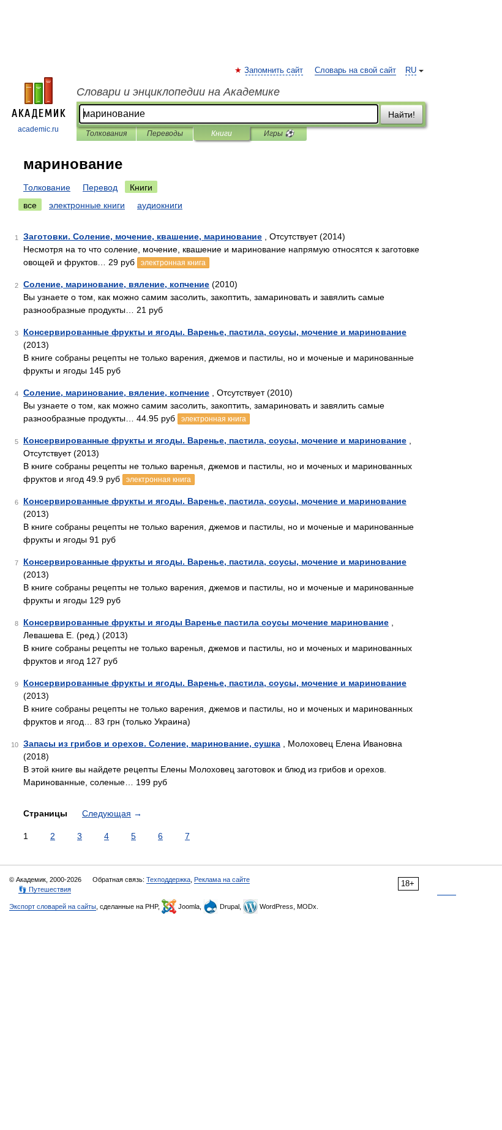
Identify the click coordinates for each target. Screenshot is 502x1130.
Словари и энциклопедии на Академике (178, 92)
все (30, 205)
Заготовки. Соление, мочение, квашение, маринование (142, 236)
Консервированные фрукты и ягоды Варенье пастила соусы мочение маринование (206, 622)
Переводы (165, 133)
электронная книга (173, 262)
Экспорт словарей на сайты (52, 906)
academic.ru (38, 129)
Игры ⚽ (279, 133)
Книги (221, 133)
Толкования (106, 133)
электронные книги (87, 205)
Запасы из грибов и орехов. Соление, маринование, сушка (151, 743)
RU (410, 70)
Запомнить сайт (274, 70)
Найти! (401, 114)
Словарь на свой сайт (355, 70)
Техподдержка (168, 879)
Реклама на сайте (222, 879)
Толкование (46, 187)
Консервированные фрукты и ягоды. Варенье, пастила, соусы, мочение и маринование (214, 332)
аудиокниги (159, 205)
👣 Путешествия (44, 889)
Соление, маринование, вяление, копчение (116, 284)
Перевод (100, 187)
